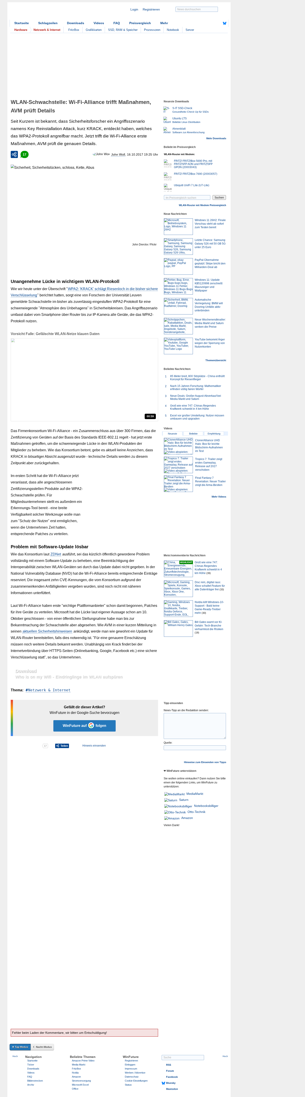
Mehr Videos (219, 496)
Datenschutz (132, 1076)
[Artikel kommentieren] (26, 746)
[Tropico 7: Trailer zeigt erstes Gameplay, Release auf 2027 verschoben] (178, 465)
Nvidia (75, 1072)
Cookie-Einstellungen (136, 1080)
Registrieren (151, 9)
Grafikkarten (94, 30)
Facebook (172, 1077)
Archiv (30, 1084)
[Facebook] (217, 23)
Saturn (183, 800)
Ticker (30, 1064)
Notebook (173, 30)
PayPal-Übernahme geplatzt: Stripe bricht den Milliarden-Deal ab (210, 263)
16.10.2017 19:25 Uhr (142, 154)
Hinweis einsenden (94, 745)
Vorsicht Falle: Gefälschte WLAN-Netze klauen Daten (55, 334)
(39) (208, 573)
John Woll (118, 154)
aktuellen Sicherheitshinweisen (47, 631)
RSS (168, 1064)
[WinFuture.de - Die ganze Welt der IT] (48, 12)
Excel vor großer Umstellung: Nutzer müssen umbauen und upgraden (197, 417)
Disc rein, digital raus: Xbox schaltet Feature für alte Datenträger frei (210, 586)
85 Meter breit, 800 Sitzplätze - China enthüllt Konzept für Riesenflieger (197, 378)
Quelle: (168, 742)
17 (24, 154)
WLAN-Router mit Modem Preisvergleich (202, 205)
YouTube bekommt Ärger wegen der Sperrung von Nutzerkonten (210, 343)
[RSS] (210, 23)
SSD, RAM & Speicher (123, 30)
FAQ (116, 23)
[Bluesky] (224, 23)
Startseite (21, 23)
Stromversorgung (81, 1080)
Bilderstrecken (35, 1080)
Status (128, 1084)
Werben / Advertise (135, 1072)
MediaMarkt (194, 793)
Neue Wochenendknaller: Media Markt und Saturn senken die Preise (210, 323)
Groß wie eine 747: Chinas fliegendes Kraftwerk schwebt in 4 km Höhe (193, 407)
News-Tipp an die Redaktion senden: (186, 710)
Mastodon (172, 1089)
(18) (197, 632)
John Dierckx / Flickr (144, 244)
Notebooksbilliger (206, 806)
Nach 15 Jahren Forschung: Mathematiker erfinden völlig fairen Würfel (195, 387)
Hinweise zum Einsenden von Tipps (205, 762)
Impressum (131, 1068)
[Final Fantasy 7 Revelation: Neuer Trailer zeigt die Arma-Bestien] (178, 484)
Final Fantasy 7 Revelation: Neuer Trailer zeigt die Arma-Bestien (210, 481)
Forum (170, 1071)
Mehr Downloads (216, 138)
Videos (99, 23)
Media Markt (78, 1064)
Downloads (75, 23)
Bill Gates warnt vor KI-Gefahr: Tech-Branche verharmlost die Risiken (209, 625)
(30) (204, 613)
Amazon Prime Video (83, 1060)
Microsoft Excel (80, 1084)
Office (75, 1088)
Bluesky (170, 1083)
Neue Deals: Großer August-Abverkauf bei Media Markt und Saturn (195, 397)
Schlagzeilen (48, 23)
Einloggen (130, 1064)
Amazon (187, 818)
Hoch (15, 1056)
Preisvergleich (140, 23)
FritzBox (73, 30)
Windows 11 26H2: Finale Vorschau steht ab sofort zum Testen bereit (210, 224)
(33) (221, 589)
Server (190, 30)
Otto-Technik (196, 812)
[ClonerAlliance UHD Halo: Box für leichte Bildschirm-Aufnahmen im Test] (178, 446)
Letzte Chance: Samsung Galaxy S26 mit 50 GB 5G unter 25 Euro (210, 243)
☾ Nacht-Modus (42, 1047)
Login (134, 9)
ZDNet (55, 554)
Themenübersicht (215, 360)
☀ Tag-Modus (20, 1047)
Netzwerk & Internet (49, 690)
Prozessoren (152, 30)
